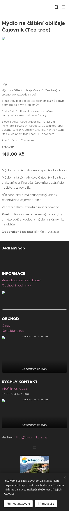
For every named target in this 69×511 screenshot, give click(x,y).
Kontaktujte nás (13, 331)
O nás (6, 325)
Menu (63, 6)
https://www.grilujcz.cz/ (31, 437)
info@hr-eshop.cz (14, 389)
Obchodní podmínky (16, 285)
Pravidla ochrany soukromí (21, 280)
